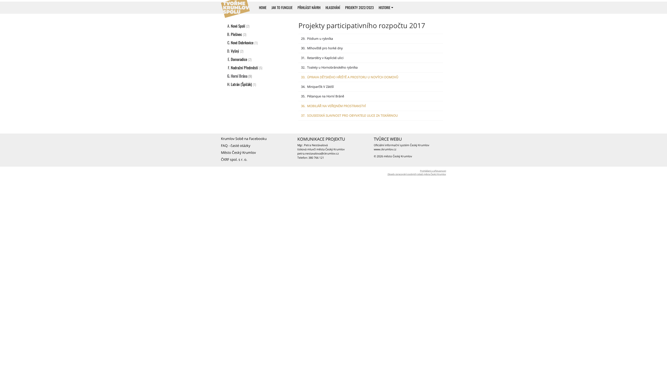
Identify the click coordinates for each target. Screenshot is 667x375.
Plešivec (236, 34)
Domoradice (239, 59)
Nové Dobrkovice (242, 42)
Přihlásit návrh (309, 7)
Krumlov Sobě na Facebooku (244, 138)
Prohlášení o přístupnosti (433, 170)
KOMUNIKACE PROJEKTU (321, 139)
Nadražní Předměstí (244, 67)
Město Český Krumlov (239, 152)
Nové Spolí (238, 26)
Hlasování (333, 7)
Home (262, 7)
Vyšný (235, 51)
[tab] (370, 38)
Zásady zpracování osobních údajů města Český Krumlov (417, 174)
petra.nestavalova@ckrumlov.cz (318, 153)
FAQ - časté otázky (236, 145)
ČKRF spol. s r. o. (234, 159)
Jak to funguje (282, 7)
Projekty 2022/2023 (359, 7)
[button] (317, 38)
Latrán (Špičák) (241, 84)
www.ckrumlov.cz (385, 149)
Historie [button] (384, 7)
